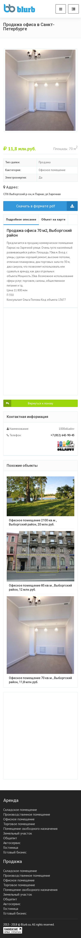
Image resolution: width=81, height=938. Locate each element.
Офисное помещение (19, 819)
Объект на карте (53, 219)
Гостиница (10, 847)
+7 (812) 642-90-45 (62, 435)
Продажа (12, 861)
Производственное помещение (26, 814)
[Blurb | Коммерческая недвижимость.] (19, 8)
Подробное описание (21, 219)
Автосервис (12, 843)
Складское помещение (20, 809)
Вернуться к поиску (40, 403)
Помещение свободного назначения (30, 828)
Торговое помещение (19, 824)
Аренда (11, 800)
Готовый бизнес (15, 852)
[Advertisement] (40, 351)
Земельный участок (17, 833)
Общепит (10, 838)
